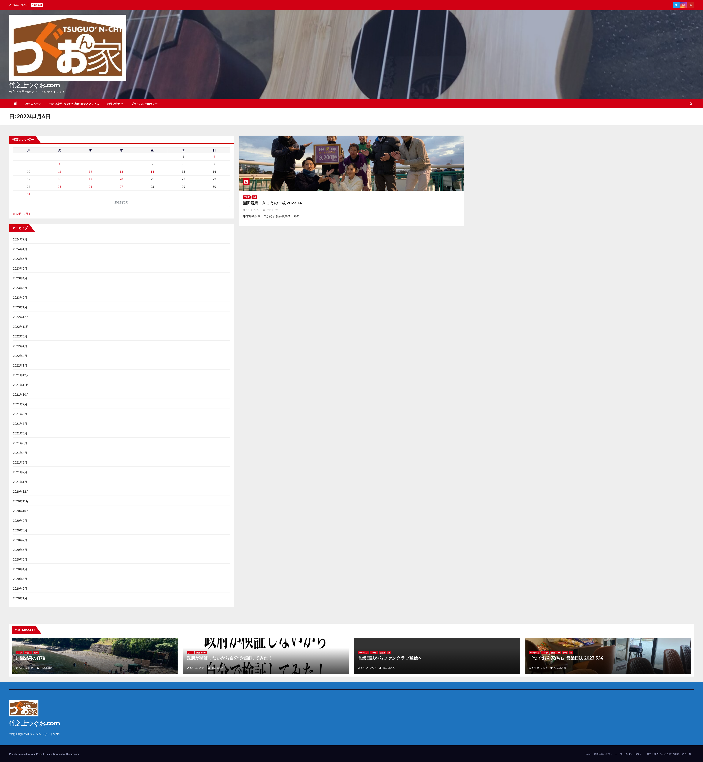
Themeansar (72, 754)
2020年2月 (20, 588)
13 (121, 171)
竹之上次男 (272, 210)
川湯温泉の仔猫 (30, 658)
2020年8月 (20, 530)
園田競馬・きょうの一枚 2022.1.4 (272, 203)
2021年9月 (20, 404)
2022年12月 (21, 317)
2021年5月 (20, 443)
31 (28, 194)
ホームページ (33, 103)
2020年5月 (20, 559)
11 (59, 171)
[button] (691, 103)
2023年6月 (20, 258)
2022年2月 (20, 355)
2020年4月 (20, 569)
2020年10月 (21, 511)
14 (152, 171)
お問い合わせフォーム (606, 754)
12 (90, 171)
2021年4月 (20, 452)
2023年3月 (20, 288)
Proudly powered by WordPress (26, 754)
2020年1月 (20, 598)
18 (59, 179)
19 (90, 179)
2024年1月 (20, 249)
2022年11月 (21, 326)
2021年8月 (20, 414)
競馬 (254, 197)
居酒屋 (382, 653)
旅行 (36, 653)
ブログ (247, 197)
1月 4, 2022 (252, 210)
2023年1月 (20, 307)
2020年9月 (20, 520)
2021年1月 (20, 481)
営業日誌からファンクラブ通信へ (390, 658)
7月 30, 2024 (26, 667)
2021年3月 (20, 462)
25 (59, 186)
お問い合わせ (115, 103)
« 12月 (17, 213)
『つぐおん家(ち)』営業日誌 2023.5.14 (566, 658)
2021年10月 (21, 394)
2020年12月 (21, 491)
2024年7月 (20, 239)
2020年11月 (21, 501)
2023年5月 (20, 268)
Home (588, 754)
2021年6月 (20, 433)
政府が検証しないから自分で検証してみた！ (229, 658)
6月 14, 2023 (368, 667)
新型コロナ (201, 653)
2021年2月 (20, 472)
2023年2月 (20, 297)
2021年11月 (21, 384)
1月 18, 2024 (197, 667)
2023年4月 (20, 278)
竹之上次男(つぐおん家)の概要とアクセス (74, 103)
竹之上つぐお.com (34, 85)
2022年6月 (20, 336)
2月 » (27, 213)
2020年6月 (20, 549)
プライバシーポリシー (144, 103)
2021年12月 (21, 375)
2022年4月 (20, 346)
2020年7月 (20, 540)
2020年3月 (20, 578)
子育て (28, 653)
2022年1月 (20, 365)
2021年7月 (20, 423)
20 (121, 179)
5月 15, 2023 (539, 667)
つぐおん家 (363, 653)
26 (90, 186)
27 (121, 186)
